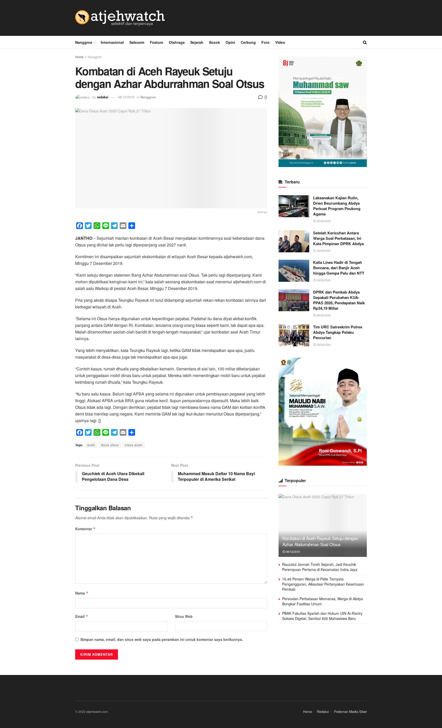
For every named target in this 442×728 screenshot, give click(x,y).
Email (81, 616)
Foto (265, 42)
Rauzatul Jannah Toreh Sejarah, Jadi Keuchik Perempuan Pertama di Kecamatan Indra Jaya (319, 567)
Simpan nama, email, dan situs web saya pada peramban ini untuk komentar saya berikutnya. (161, 639)
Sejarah (196, 42)
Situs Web (184, 616)
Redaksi (323, 711)
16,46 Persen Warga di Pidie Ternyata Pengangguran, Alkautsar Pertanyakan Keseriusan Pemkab (323, 583)
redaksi (102, 97)
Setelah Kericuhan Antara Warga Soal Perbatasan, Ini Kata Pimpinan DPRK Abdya (338, 238)
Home (79, 57)
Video (280, 42)
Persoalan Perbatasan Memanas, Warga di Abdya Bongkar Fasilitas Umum (322, 601)
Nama (82, 593)
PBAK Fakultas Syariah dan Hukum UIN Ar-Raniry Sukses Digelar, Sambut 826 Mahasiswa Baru (322, 616)
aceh (91, 445)
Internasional (112, 42)
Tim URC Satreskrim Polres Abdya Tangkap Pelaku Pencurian (337, 332)
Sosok (214, 42)
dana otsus (110, 445)
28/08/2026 (323, 280)
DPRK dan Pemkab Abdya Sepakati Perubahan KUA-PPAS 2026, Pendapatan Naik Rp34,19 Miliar (339, 300)
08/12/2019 (126, 97)
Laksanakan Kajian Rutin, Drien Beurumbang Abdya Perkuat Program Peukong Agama (336, 206)
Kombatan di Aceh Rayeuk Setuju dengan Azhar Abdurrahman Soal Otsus (320, 541)
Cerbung (248, 42)
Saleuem (136, 42)
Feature (156, 42)
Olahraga (177, 42)
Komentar (85, 528)
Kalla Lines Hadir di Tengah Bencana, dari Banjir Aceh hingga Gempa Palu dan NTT (338, 267)
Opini (230, 42)
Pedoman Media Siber (350, 711)
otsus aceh (133, 445)
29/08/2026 (323, 221)
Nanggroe (83, 42)
